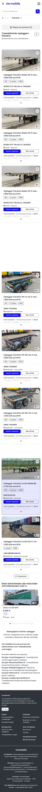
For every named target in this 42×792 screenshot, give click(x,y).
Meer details (30, 93)
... (12, 18)
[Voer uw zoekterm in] (38, 11)
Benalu (26, 637)
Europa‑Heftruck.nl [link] (30, 767)
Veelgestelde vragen (9, 735)
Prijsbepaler (22, 576)
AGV (34, 779)
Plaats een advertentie (31, 717)
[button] (10, 623)
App (6, 709)
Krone (21, 635)
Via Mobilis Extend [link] (21, 772)
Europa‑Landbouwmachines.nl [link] (15, 769)
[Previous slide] (2, 605)
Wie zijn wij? (27, 730)
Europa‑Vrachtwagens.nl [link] (24, 763)
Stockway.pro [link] (32, 769)
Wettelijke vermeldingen (21, 777)
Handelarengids (8, 722)
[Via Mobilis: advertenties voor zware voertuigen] (16, 4)
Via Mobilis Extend (30, 737)
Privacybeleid (18, 781)
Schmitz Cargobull (11, 635)
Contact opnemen (12, 93)
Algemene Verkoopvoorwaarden (19, 779)
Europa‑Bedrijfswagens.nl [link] (13, 767)
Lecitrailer (9, 637)
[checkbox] (37, 53)
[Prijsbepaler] (36, 34)
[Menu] (3, 4)
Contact (26, 732)
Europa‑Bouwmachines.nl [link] (20, 765)
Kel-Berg (33, 637)
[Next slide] (39, 605)
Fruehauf (28, 635)
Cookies (27, 781)
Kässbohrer (18, 637)
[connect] (39, 3)
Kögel (35, 635)
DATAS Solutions (29, 740)
